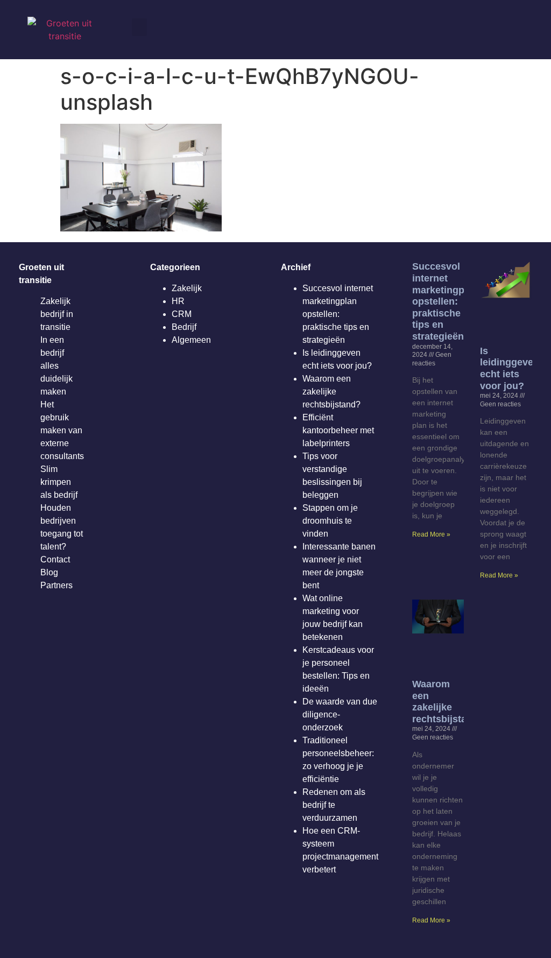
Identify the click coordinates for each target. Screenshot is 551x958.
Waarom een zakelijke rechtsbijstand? (331, 391)
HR (178, 301)
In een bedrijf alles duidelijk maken (56, 365)
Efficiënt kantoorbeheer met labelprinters (338, 430)
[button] (139, 27)
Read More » (431, 534)
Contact (55, 559)
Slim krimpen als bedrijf (58, 481)
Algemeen (191, 339)
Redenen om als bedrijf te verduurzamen (333, 804)
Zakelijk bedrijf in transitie (56, 314)
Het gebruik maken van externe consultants (62, 430)
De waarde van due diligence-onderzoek (339, 714)
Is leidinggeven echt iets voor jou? (509, 368)
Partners (56, 585)
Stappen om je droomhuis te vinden (330, 520)
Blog (49, 572)
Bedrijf (184, 327)
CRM (182, 314)
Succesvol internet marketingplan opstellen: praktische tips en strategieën (337, 314)
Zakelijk (187, 288)
